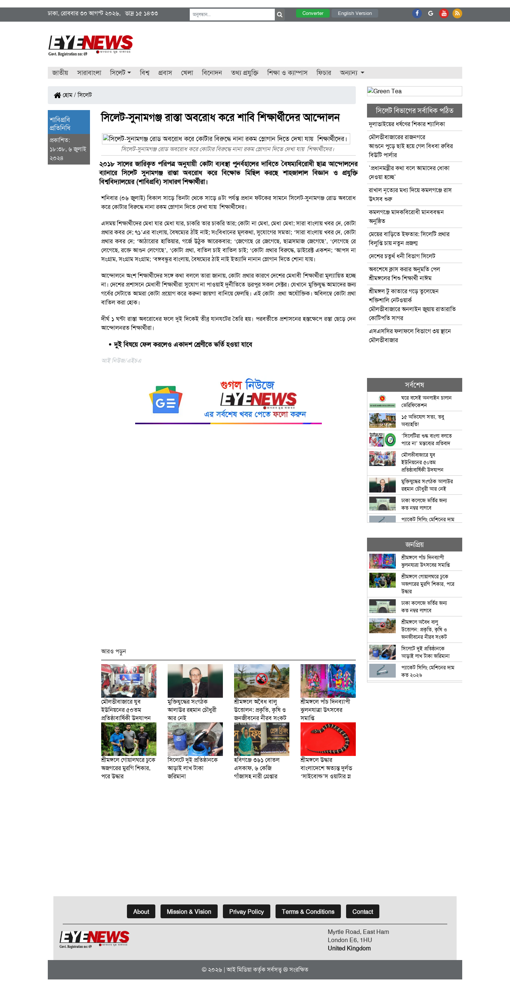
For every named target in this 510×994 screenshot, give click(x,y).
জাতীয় (60, 72)
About (141, 912)
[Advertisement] (228, 539)
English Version (355, 13)
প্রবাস (165, 72)
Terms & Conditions (308, 912)
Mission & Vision (189, 912)
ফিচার (324, 72)
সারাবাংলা (89, 72)
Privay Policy (246, 912)
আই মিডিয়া (239, 969)
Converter (312, 13)
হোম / (68, 95)
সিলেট (85, 95)
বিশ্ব (144, 72)
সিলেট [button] (117, 72)
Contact (362, 912)
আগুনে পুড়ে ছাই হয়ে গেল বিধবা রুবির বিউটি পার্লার (411, 146)
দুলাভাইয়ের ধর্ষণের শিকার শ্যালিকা (407, 124)
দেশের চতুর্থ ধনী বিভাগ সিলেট (402, 256)
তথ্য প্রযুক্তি (244, 72)
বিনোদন (212, 72)
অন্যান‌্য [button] (349, 72)
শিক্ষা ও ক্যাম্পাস (287, 72)
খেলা (187, 72)
